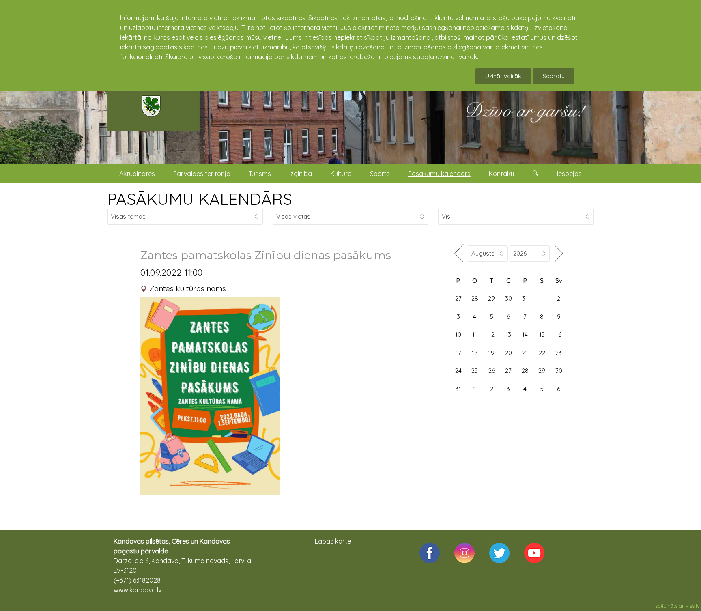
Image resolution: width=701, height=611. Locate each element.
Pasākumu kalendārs (439, 174)
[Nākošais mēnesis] (558, 253)
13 (508, 334)
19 (491, 353)
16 (558, 334)
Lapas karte (333, 541)
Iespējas (569, 174)
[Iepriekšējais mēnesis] (459, 253)
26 (491, 370)
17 (458, 353)
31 (525, 298)
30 (508, 298)
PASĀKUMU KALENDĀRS (199, 199)
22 (542, 353)
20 (508, 353)
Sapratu (553, 76)
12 (492, 334)
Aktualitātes (137, 174)
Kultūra (341, 174)
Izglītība (300, 174)
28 (474, 298)
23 (558, 353)
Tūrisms (260, 174)
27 (458, 298)
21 (525, 353)
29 (491, 298)
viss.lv (693, 605)
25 (474, 370)
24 (458, 370)
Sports (380, 174)
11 (474, 334)
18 (475, 353)
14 (525, 334)
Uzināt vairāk (503, 76)
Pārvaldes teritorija (201, 174)
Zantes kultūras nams (187, 288)
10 (458, 334)
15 (542, 334)
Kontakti (501, 174)
